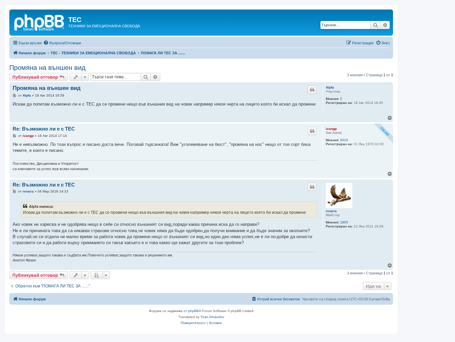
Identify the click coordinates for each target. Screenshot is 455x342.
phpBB (193, 311)
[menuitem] (62, 43)
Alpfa (330, 87)
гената (331, 211)
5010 (344, 140)
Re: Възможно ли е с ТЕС (44, 129)
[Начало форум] (39, 21)
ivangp (331, 129)
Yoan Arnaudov (212, 317)
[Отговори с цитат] (312, 90)
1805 (344, 222)
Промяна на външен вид (47, 67)
